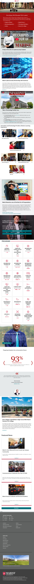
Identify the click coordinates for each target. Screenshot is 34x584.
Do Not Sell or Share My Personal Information (15, 578)
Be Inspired (17, 233)
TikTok (12, 516)
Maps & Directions (5, 540)
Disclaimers (21, 577)
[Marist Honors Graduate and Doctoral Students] (17, 489)
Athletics (17, 523)
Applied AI (6, 314)
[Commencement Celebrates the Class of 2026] (17, 466)
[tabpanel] (17, 361)
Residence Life (18, 527)
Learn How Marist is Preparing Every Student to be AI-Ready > (11, 213)
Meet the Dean (7, 343)
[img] (32, 8)
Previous (3, 362)
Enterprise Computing (17, 315)
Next (31, 362)
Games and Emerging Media (28, 303)
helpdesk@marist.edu (23, 579)
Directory (4, 537)
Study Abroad (5, 527)
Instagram (5, 516)
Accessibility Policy (5, 578)
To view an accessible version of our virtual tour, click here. (11, 565)
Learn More (4, 430)
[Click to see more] (15, 138)
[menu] (1, 1)
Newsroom (4, 548)
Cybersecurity (17, 286)
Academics (4, 523)
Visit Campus (5, 538)
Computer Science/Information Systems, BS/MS (28, 316)
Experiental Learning (6, 524)
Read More (4, 89)
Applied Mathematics (28, 287)
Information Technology (7, 276)
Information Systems (17, 264)
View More (16, 508)
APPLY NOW (17, 7)
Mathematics (17, 301)
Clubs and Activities (19, 524)
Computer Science (28, 276)
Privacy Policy (25, 577)
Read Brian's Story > (17, 383)
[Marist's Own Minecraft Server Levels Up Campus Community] (17, 443)
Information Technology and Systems (28, 264)
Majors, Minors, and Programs (7, 526)
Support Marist (5, 543)
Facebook (5, 518)
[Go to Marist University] (17, 1)
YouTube (12, 518)
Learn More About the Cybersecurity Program (9, 55)
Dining (17, 526)
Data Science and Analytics (17, 276)
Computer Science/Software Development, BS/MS (7, 289)
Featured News (7, 435)
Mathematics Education (7, 302)
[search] (32, 1)
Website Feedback (5, 546)
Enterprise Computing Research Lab (11, 121)
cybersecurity (18, 115)
